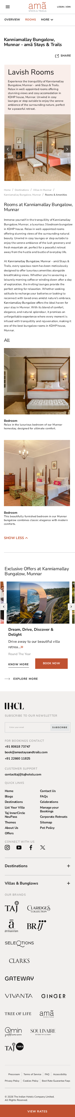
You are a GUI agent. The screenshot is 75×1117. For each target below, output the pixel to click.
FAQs (44, 796)
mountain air (19, 247)
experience (29, 317)
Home (9, 791)
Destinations (14, 802)
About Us (11, 828)
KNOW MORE (18, 664)
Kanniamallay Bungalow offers (23, 303)
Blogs (9, 796)
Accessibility (60, 1074)
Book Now (51, 663)
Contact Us (48, 791)
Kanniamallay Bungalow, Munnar (29, 261)
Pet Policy (47, 828)
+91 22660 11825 (17, 758)
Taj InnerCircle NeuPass (15, 815)
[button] (38, 866)
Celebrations (49, 802)
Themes (10, 822)
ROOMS (30, 20)
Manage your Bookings (49, 809)
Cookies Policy (30, 1080)
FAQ (47, 1074)
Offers (9, 833)
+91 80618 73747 (17, 746)
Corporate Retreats (53, 817)
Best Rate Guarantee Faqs (56, 1080)
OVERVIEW (12, 20)
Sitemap (46, 822)
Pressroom (14, 1074)
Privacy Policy (12, 1080)
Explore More (25, 679)
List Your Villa (15, 807)
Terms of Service (32, 1074)
